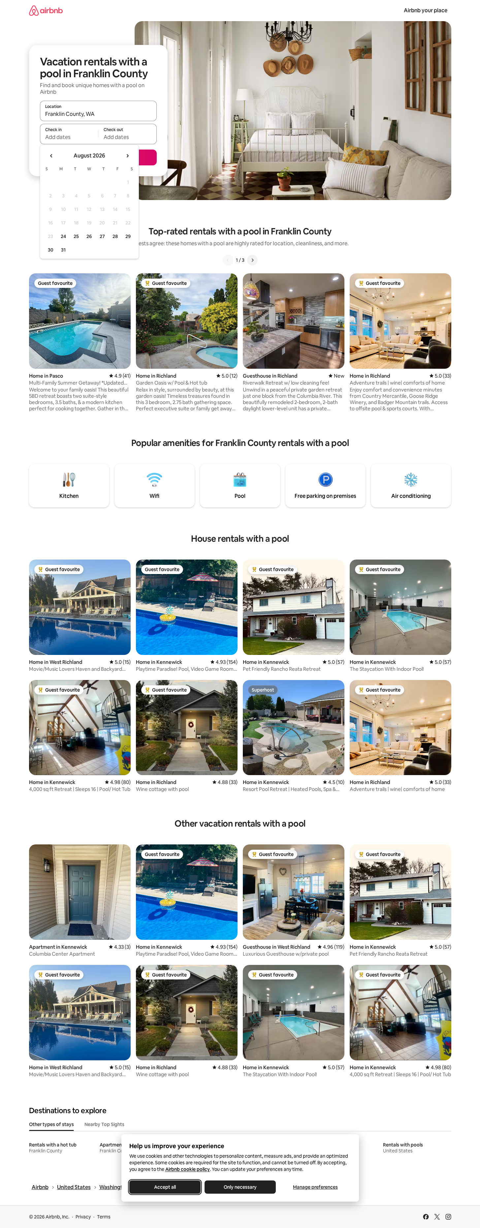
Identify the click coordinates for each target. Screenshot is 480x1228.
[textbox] (69, 137)
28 (115, 236)
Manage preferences (315, 1187)
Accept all (165, 1187)
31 (63, 250)
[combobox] (98, 114)
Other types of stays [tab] (51, 1124)
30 (50, 250)
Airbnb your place (425, 10)
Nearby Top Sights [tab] (104, 1124)
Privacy (83, 1217)
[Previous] (228, 260)
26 (89, 236)
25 (76, 236)
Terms (104, 1217)
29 (128, 236)
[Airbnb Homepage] (46, 10)
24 (63, 236)
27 (102, 236)
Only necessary (240, 1187)
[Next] (252, 260)
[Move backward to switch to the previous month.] (51, 156)
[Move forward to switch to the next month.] (127, 156)
